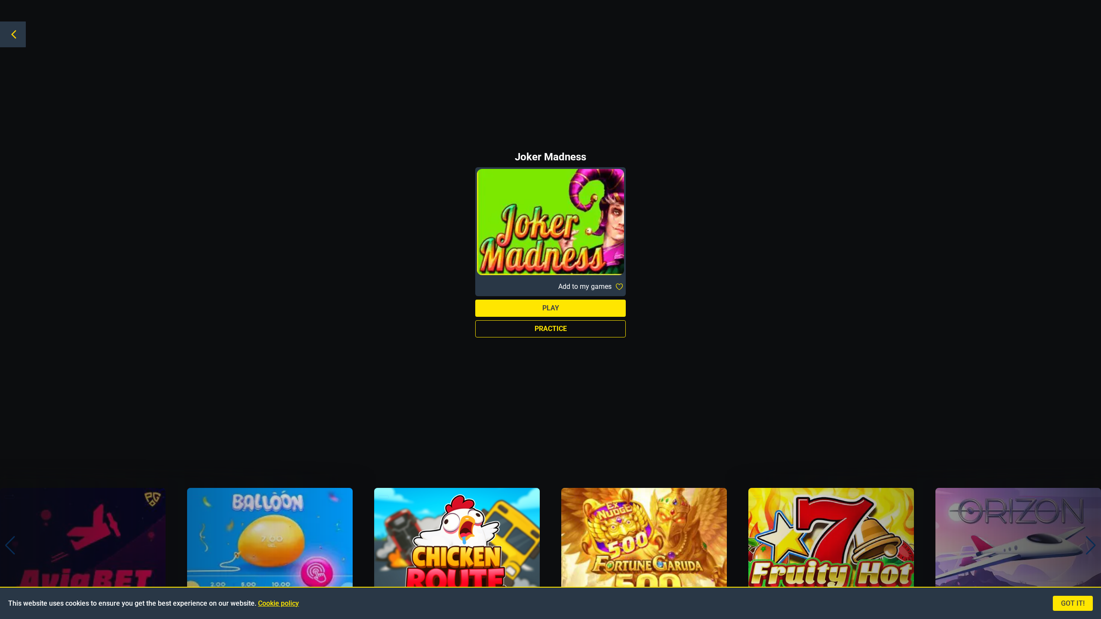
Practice (551, 329)
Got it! (1073, 603)
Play (550, 308)
